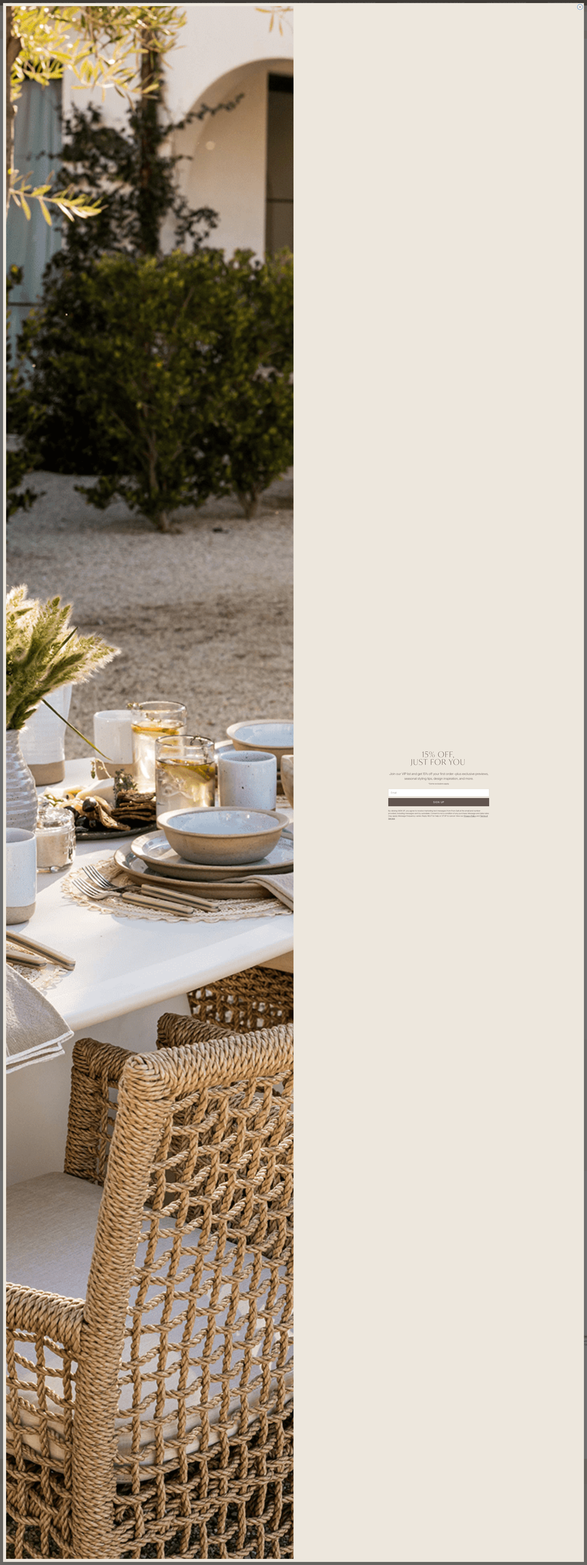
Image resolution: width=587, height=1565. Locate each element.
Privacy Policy (470, 816)
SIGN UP (438, 802)
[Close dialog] (580, 7)
